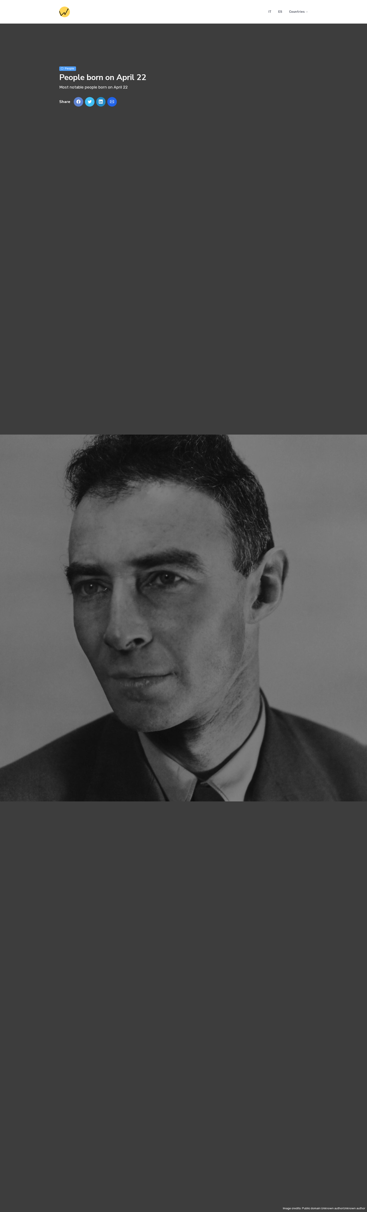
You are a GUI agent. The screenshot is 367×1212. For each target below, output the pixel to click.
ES (280, 12)
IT (269, 12)
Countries (297, 12)
